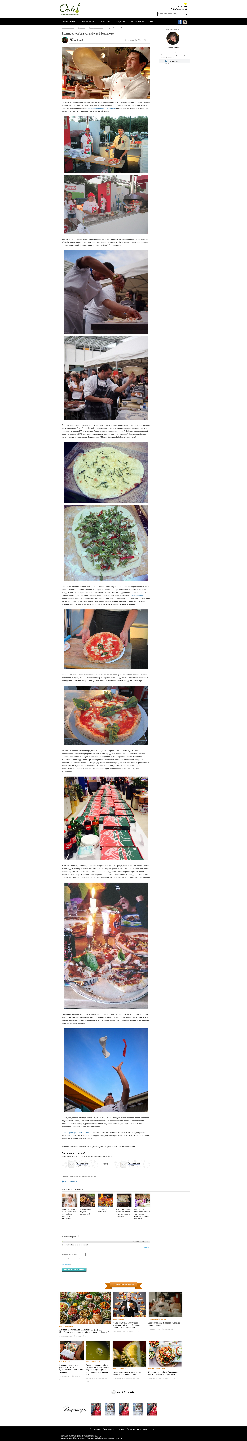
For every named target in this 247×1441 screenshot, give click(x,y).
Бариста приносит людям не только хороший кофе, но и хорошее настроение (69, 1214)
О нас (153, 22)
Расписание (69, 22)
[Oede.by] (71, 9)
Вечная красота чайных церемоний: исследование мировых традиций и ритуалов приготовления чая (97, 1369)
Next (185, 37)
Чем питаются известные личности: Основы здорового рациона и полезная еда (126, 1325)
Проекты (81, 28)
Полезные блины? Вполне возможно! (174, 55)
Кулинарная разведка (96, 28)
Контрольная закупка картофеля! (85, 1211)
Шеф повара (87, 22)
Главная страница (68, 28)
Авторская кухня (66, 1326)
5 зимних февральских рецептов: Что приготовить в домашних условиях (71, 1368)
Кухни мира (92, 1176)
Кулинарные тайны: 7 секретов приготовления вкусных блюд (163, 1373)
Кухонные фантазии (156, 1369)
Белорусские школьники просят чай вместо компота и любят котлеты (142, 1214)
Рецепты (120, 22)
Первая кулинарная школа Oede (75, 1132)
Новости (104, 22)
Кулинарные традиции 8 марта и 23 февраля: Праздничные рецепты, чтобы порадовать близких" (84, 1331)
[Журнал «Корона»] (96, 1409)
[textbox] (170, 14)
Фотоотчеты (137, 22)
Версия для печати (70, 1181)
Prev (160, 37)
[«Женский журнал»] (110, 1409)
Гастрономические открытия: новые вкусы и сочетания (127, 1373)
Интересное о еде (93, 1362)
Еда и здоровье (65, 1362)
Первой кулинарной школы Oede (102, 108)
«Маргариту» (137, 595)
